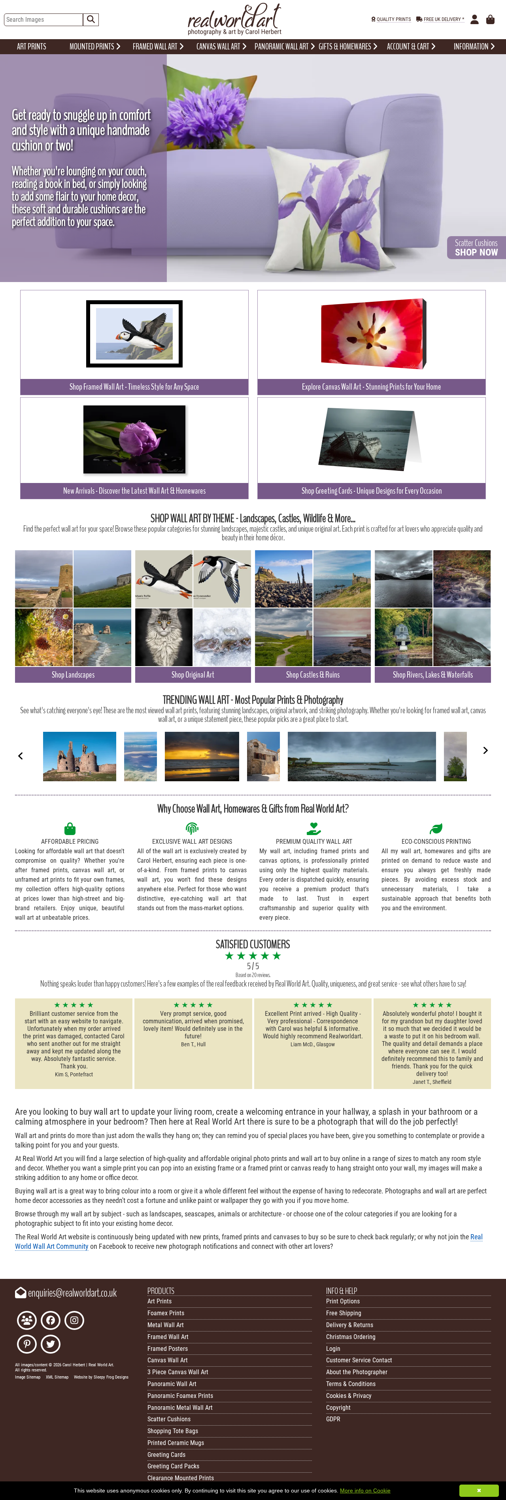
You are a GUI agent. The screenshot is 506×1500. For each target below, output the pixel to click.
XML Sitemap (57, 1377)
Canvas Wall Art (167, 1360)
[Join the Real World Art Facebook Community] (27, 1321)
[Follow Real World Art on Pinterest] (27, 1345)
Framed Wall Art (168, 1337)
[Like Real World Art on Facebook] (50, 1321)
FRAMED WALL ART (156, 46)
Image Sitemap (27, 1377)
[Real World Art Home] (234, 33)
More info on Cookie (365, 1490)
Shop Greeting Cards (372, 491)
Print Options (343, 1301)
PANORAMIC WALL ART (282, 46)
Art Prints (159, 1301)
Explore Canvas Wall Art (371, 387)
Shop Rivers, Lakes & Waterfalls (433, 675)
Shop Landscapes (73, 675)
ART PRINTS (31, 46)
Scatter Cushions (169, 1419)
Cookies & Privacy (349, 1396)
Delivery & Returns (349, 1325)
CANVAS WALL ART (219, 46)
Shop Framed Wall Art (134, 387)
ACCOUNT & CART (408, 46)
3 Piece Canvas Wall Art (177, 1372)
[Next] (485, 750)
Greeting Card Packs (173, 1466)
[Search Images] (91, 19)
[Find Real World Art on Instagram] (74, 1321)
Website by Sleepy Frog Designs (101, 1377)
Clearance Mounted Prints (180, 1478)
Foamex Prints (165, 1313)
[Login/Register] (474, 19)
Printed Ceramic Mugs (175, 1443)
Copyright (338, 1407)
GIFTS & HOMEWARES (345, 46)
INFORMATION (472, 46)
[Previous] (20, 755)
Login (333, 1348)
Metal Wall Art (165, 1325)
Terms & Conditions (351, 1384)
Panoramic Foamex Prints (180, 1396)
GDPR (333, 1419)
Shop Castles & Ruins (313, 675)
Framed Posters (167, 1348)
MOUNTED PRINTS (92, 46)
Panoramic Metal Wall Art (180, 1407)
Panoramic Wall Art (171, 1384)
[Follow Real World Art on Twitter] (50, 1345)
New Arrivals (134, 491)
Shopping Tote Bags (172, 1431)
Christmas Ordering (351, 1337)
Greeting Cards (166, 1454)
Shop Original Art (193, 675)
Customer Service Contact (359, 1360)
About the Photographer (356, 1372)
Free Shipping (343, 1313)
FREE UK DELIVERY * (444, 19)
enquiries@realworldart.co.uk (71, 1293)
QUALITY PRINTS (394, 19)
